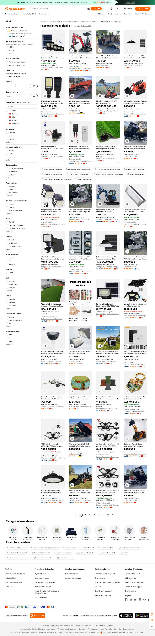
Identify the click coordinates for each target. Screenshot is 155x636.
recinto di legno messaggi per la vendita (46, 548)
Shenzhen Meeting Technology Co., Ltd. (53, 458)
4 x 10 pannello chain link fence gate (108, 169)
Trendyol (102, 626)
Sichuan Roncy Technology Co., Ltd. (108, 361)
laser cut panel (70, 548)
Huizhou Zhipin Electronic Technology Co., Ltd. (80, 161)
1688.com (54, 626)
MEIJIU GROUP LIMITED (132, 65)
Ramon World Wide (130, 267)
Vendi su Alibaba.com (132, 574)
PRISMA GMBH (74, 111)
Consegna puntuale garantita (45, 582)
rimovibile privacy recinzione (53, 174)
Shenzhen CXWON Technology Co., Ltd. (135, 316)
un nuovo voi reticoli (107, 548)
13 (108, 515)
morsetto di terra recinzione (135, 169)
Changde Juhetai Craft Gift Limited (135, 411)
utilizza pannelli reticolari (86, 553)
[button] (88, 8)
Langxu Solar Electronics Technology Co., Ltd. (53, 267)
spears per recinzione (85, 179)
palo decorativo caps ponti (18, 553)
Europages (110, 626)
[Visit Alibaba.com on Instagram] (140, 599)
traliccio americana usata (43, 558)
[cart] (118, 9)
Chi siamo (8, 569)
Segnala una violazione (103, 595)
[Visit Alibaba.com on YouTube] (144, 599)
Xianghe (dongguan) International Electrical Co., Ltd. (108, 314)
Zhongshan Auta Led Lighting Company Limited (108, 267)
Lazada (77, 626)
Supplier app (73, 615)
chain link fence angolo (137, 174)
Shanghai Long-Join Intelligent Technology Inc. (53, 156)
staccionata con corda (108, 553)
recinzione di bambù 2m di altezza (79, 169)
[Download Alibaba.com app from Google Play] (142, 615)
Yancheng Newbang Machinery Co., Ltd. (53, 406)
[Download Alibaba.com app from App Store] (126, 615)
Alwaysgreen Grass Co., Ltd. (106, 158)
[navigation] (22, 268)
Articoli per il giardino (70, 21)
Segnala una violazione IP (103, 591)
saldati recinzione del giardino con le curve (57, 179)
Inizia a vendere (130, 578)
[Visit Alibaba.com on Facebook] (126, 599)
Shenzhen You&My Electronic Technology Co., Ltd (135, 224)
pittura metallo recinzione (41, 553)
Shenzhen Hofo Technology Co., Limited (135, 364)
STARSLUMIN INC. (75, 361)
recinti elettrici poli (88, 548)
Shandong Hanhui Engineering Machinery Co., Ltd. (80, 68)
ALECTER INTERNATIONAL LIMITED (53, 224)
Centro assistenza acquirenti (105, 574)
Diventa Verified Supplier (133, 587)
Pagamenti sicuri (40, 574)
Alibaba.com (112, 615)
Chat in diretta (100, 578)
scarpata (125, 553)
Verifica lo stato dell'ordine (134, 582)
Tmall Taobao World (66, 626)
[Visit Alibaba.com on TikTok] (149, 599)
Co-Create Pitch (10, 578)
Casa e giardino (54, 21)
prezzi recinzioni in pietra (66, 558)
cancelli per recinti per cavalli (19, 558)
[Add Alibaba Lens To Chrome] (37, 615)
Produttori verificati (71, 574)
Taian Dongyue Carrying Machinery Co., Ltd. (108, 111)
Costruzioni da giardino (89, 21)
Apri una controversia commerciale (107, 582)
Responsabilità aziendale (13, 582)
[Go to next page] (112, 515)
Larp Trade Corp (102, 65)
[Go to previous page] (76, 515)
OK (34, 86)
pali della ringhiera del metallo (129, 548)
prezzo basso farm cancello (53, 169)
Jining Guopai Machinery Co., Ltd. (108, 219)
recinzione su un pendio (64, 553)
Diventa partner (130, 591)
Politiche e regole (41, 597)
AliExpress (45, 626)
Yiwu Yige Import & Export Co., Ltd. (80, 406)
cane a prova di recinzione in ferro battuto (109, 174)
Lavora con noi (10, 587)
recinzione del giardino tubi (18, 548)
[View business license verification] (98, 632)
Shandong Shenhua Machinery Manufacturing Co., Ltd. (135, 114)
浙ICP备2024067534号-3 (135, 632)
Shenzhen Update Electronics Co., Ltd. (80, 271)
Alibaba (43, 21)
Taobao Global (87, 626)
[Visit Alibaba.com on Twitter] (135, 599)
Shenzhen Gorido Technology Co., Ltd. (53, 67)
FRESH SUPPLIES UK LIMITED (79, 219)
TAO (95, 626)
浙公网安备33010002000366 (114, 632)
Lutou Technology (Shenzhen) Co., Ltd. (53, 361)
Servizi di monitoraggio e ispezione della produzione (47, 592)
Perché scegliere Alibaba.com (15, 574)
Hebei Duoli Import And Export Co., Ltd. (53, 319)
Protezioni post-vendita (43, 587)
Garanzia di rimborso (42, 578)
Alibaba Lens (16, 615)
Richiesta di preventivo (73, 578)
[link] (152, 614)
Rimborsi (98, 587)
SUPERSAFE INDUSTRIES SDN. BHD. (108, 409)
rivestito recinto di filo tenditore (79, 174)
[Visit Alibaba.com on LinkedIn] (130, 599)
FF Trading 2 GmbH (130, 156)
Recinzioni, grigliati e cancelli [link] (111, 21)
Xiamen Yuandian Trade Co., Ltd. (52, 114)
